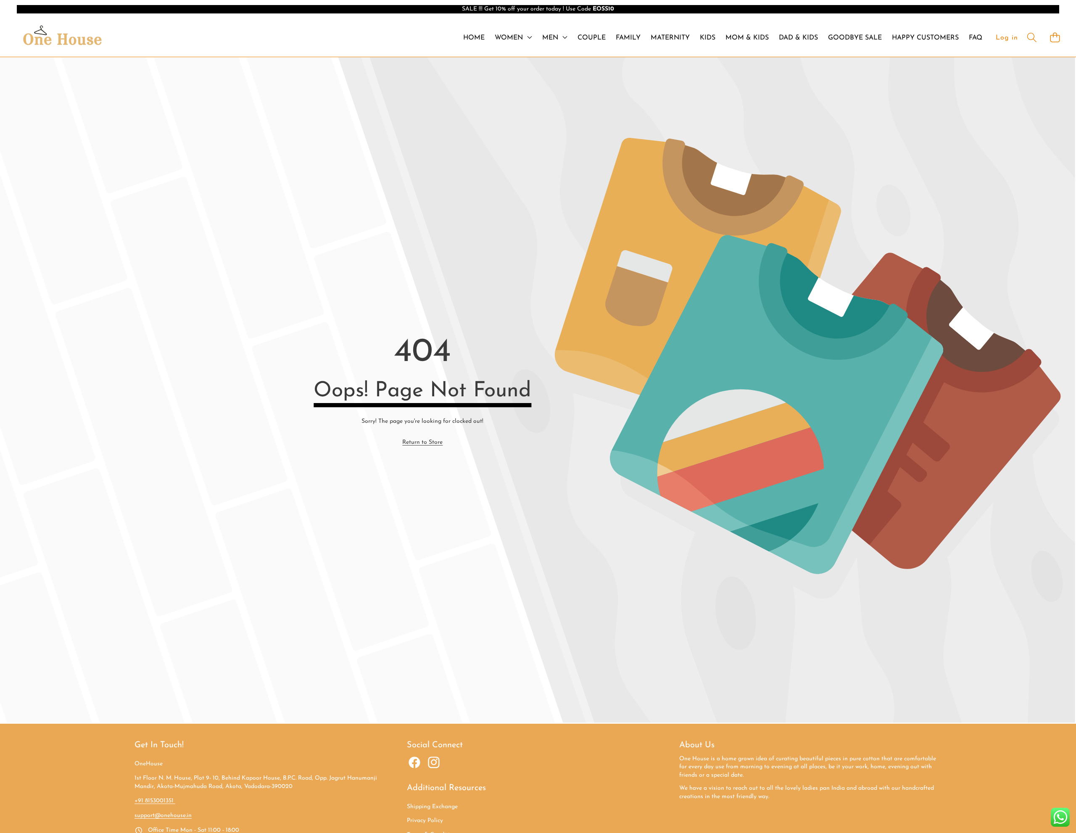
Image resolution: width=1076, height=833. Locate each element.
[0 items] (1054, 37)
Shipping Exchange (432, 807)
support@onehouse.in (163, 815)
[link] (422, 442)
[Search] (1031, 37)
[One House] (62, 38)
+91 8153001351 (154, 801)
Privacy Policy (425, 820)
